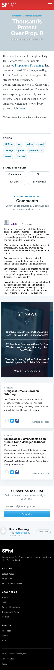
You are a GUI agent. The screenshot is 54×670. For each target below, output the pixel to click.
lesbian (30, 144)
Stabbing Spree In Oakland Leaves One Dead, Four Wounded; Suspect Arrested (27, 333)
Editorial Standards (11, 607)
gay (19, 144)
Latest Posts (8, 574)
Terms (4, 664)
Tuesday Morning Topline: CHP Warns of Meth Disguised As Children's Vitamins (27, 361)
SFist (7, 551)
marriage (9, 150)
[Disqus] (27, 256)
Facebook (6, 631)
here (22, 108)
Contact (5, 617)
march (41, 144)
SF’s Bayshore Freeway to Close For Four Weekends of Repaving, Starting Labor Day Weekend (27, 347)
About (5, 597)
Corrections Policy (10, 612)
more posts (21, 532)
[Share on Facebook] (17, 420)
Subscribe (27, 514)
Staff (4, 602)
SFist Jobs (7, 578)
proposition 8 (35, 150)
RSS (4, 640)
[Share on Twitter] (12, 420)
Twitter (5, 635)
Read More (43, 532)
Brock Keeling (34, 15)
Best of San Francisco (12, 583)
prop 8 (21, 150)
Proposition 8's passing (29, 65)
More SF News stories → (27, 371)
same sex (20, 157)
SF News (17, 15)
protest (8, 157)
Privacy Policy (8, 659)
